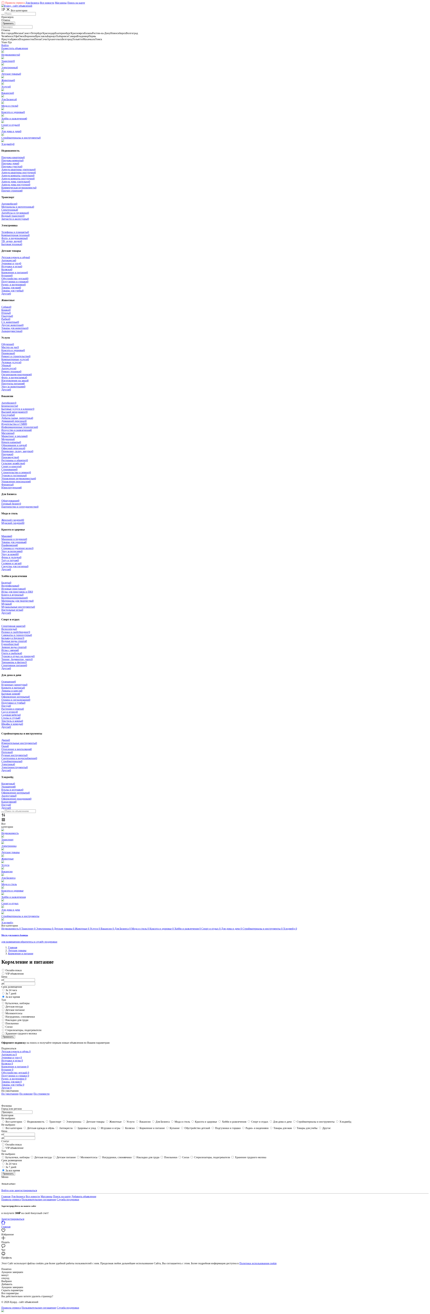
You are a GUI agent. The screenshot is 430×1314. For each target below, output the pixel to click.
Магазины (61, 2)
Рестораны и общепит (14, 460)
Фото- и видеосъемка (14, 377)
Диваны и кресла (11, 690)
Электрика (8, 764)
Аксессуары (8, 795)
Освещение (8, 681)
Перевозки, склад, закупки (17, 451)
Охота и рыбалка (11, 653)
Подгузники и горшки (14, 281)
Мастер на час (10, 347)
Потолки (7, 752)
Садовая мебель (11, 714)
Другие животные (12, 325)
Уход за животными (13, 386)
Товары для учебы (12, 290)
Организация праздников (16, 374)
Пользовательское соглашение (39, 1199)
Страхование (9, 469)
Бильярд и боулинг (12, 638)
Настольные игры (12, 609)
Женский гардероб (12, 520)
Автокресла (8, 260)
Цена (4, 1131)
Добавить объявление (83, 1196)
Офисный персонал (13, 448)
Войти (5, 45)
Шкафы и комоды (12, 724)
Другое (6, 293)
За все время (13, 996)
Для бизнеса (32, 2)
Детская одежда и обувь (15, 257)
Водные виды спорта (14, 641)
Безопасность (9, 405)
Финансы (7, 484)
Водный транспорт (13, 215)
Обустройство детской (14, 278)
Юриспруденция (11, 487)
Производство (10, 457)
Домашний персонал (14, 421)
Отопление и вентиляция (16, 749)
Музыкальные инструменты (18, 606)
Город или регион (11, 1108)
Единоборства (10, 644)
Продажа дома (10, 163)
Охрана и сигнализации (15, 699)
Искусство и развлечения (16, 430)
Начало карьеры (11, 442)
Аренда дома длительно (15, 181)
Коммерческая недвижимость (18, 187)
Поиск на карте (76, 2)
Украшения (8, 786)
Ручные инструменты (14, 755)
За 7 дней (11, 993)
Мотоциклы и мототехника (17, 206)
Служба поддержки (68, 1199)
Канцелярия (8, 801)
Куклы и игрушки (12, 789)
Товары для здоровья (14, 542)
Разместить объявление (14, 48)
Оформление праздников (16, 798)
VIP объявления (14, 973)
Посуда (6, 705)
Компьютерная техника (15, 235)
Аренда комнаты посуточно (18, 178)
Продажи (7, 454)
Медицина (8, 439)
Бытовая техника (11, 244)
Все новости (47, 2)
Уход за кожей (10, 554)
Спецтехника (9, 209)
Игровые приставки (13, 588)
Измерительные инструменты (19, 743)
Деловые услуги (11, 362)
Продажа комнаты (12, 160)
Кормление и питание (14, 272)
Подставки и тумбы (13, 702)
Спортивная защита (13, 626)
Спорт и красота (11, 466)
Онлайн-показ (13, 970)
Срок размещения (11, 1160)
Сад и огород (9, 711)
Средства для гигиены (14, 566)
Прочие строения (12, 190)
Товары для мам (11, 287)
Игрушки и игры (11, 266)
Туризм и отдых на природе (18, 656)
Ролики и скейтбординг (15, 632)
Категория (7, 1115)
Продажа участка (11, 166)
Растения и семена (12, 708)
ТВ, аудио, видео (11, 241)
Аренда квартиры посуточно (18, 172)
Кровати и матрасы (13, 687)
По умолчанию (10, 1093)
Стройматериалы (11, 761)
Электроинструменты (14, 767)
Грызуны (7, 316)
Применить (8, 23)
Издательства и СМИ (14, 424)
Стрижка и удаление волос (17, 548)
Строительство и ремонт (16, 472)
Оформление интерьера (15, 696)
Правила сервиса (14, 2)
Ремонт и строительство (15, 356)
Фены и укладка (11, 557)
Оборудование (10, 500)
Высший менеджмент (14, 411)
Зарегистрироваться (12, 1219)
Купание (7, 275)
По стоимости (41, 1093)
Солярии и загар (11, 563)
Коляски (6, 269)
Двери (5, 740)
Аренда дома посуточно (15, 184)
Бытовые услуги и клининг (17, 408)
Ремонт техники (11, 371)
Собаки (6, 306)
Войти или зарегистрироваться (19, 1190)
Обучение (7, 344)
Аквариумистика (11, 331)
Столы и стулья (10, 717)
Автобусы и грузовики (15, 212)
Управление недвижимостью (18, 478)
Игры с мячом (10, 650)
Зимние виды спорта (14, 647)
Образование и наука (14, 445)
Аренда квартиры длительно (18, 169)
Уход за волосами (12, 551)
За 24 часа (11, 990)
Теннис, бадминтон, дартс (17, 659)
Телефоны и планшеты (15, 232)
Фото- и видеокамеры (14, 238)
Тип (3, 1150)
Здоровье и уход (11, 263)
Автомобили (9, 203)
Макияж (6, 536)
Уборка (6, 365)
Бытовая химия (10, 693)
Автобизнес (8, 402)
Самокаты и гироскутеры (16, 635)
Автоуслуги (8, 368)
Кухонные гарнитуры (14, 684)
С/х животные (10, 322)
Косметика (8, 783)
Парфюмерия (9, 545)
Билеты (6, 582)
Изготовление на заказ (15, 380)
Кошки (6, 310)
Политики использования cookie (258, 1263)
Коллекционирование (14, 597)
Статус (5, 1141)
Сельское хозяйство (13, 463)
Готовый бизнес (11, 503)
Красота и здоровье (13, 350)
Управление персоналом (16, 481)
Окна (5, 746)
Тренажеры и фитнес (14, 662)
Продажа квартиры (13, 157)
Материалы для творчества (17, 600)
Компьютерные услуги (15, 359)
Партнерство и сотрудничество (19, 506)
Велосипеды (9, 629)
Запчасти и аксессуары (15, 218)
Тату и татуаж (10, 560)
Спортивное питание (14, 665)
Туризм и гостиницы (14, 475)
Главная (5, 1196)
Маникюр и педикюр (14, 539)
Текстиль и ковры (12, 721)
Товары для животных (14, 328)
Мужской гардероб (12, 523)
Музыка (6, 603)
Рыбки (5, 319)
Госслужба (8, 415)
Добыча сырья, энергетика (17, 418)
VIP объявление (14, 1147)
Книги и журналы (12, 594)
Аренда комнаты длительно (17, 175)
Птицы (6, 313)
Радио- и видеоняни (13, 284)
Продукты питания (13, 383)
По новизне (26, 1093)
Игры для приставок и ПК (17, 591)
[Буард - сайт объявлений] (16, 5)
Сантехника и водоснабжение (19, 758)
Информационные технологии (19, 427)
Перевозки (8, 353)
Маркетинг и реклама (14, 436)
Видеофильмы (10, 585)
